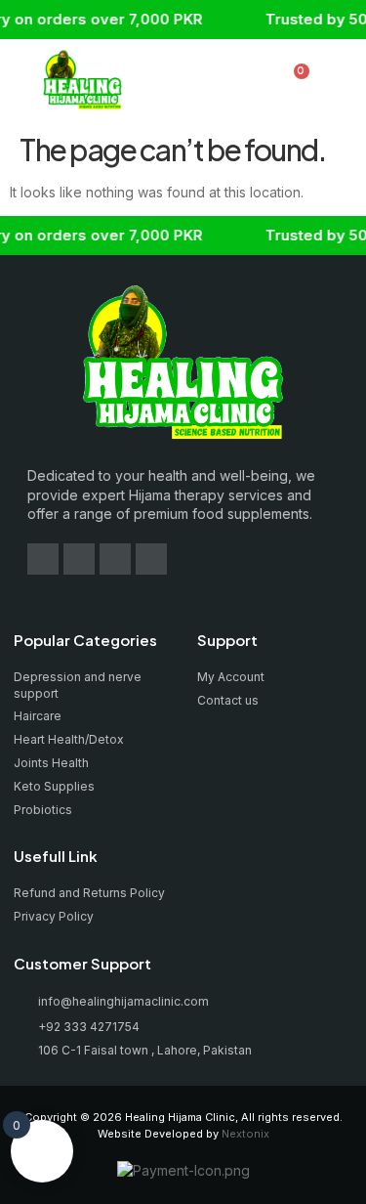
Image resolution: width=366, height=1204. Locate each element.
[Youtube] (115, 559)
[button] (192, 82)
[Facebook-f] (43, 559)
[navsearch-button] (258, 82)
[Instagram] (79, 559)
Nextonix (245, 1133)
